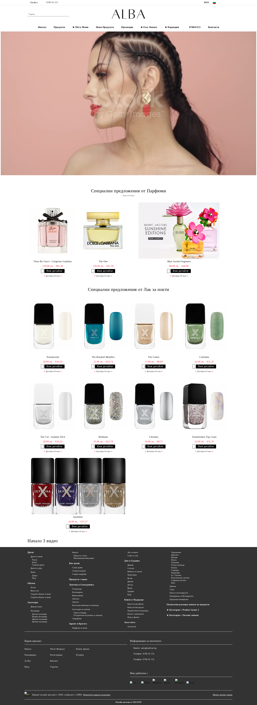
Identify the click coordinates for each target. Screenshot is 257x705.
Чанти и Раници (80, 613)
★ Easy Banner (149, 27)
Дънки (34, 576)
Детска (130, 585)
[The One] (103, 230)
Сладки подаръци (79, 574)
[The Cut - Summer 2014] (52, 406)
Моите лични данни (222, 695)
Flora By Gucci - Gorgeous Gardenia (53, 261)
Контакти (213, 27)
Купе (173, 583)
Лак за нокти (132, 552)
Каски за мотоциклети (179, 593)
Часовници (35, 611)
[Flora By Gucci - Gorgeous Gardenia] (52, 230)
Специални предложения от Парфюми (128, 190)
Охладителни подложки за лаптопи (88, 615)
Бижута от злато (80, 556)
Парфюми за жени (79, 628)
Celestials (204, 357)
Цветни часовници (39, 622)
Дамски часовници (39, 619)
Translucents (52, 357)
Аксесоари (33, 602)
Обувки (31, 583)
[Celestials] (204, 326)
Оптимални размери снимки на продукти (188, 604)
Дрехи (31, 552)
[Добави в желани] (42, 271)
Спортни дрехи (38, 565)
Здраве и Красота (78, 624)
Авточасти (131, 627)
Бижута (75, 552)
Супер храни (77, 568)
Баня (129, 595)
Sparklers (78, 517)
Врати (129, 588)
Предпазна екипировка (179, 599)
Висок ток (35, 591)
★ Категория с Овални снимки (183, 615)
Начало (42, 27)
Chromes (153, 437)
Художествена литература (137, 611)
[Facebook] (223, 2)
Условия (80, 655)
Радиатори (175, 573)
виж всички (128, 195)
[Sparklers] (78, 486)
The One (103, 261)
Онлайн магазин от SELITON (128, 702)
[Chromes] (153, 406)
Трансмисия (176, 552)
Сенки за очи (132, 556)
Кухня (129, 578)
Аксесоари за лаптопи (81, 609)
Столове (130, 568)
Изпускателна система (180, 578)
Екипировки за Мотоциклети (181, 596)
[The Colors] (153, 326)
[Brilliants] (103, 406)
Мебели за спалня (134, 572)
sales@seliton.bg (148, 648)
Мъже (33, 572)
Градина (130, 591)
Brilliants (103, 437)
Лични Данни (82, 649)
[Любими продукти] (222, 14)
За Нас (28, 661)
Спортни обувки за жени (41, 597)
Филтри (174, 557)
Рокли (34, 560)
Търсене (54, 667)
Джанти (173, 586)
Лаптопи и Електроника (81, 585)
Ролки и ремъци (177, 565)
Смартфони (77, 619)
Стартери (175, 570)
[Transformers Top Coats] (204, 406)
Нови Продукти (105, 27)
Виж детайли (54, 271)
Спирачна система (178, 580)
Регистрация (56, 655)
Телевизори (77, 589)
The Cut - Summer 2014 (52, 437)
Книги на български (135, 607)
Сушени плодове (79, 571)
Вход (27, 667)
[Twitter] (227, 2)
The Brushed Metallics (103, 357)
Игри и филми (133, 617)
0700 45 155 (52, 2)
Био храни (74, 563)
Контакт (54, 661)
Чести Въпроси (57, 649)
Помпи (174, 568)
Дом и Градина (132, 561)
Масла (173, 560)
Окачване (175, 562)
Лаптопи (75, 599)
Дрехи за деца (36, 568)
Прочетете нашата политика (96, 695)
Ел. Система (176, 575)
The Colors (153, 357)
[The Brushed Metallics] (103, 326)
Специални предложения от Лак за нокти (128, 289)
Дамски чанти (36, 607)
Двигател (175, 555)
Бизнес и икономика (135, 614)
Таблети (75, 602)
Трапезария (132, 575)
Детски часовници (39, 614)
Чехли (33, 587)
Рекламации (30, 655)
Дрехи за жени (36, 557)
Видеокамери (77, 595)
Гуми (172, 590)
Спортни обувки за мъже (41, 594)
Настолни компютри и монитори (85, 605)
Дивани (130, 565)
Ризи (34, 578)
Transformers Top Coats (204, 437)
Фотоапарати (77, 592)
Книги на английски (135, 604)
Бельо (34, 562)
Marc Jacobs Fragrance (179, 261)
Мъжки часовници (39, 617)
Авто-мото (129, 622)
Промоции (127, 27)
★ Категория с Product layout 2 (183, 610)
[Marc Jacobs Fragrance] (179, 230)
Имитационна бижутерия (84, 558)
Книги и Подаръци (134, 600)
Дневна (130, 582)
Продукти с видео (78, 579)
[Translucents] (52, 326)
